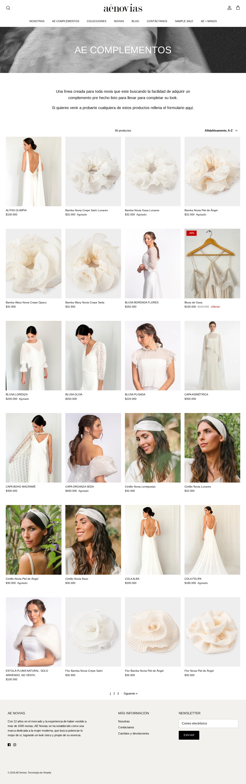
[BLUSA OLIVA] (93, 356)
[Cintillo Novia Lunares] (212, 448)
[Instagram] (14, 744)
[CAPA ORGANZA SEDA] (93, 448)
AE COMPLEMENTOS (65, 21)
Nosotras (124, 721)
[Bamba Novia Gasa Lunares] (153, 171)
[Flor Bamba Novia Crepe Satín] (93, 632)
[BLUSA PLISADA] (153, 356)
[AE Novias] (123, 8)
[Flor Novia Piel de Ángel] (212, 632)
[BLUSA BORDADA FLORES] (153, 263)
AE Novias (21, 772)
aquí (189, 108)
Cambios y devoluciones (133, 733)
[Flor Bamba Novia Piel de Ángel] (153, 632)
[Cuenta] (229, 8)
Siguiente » (130, 693)
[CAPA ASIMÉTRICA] (212, 356)
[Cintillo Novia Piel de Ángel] (34, 540)
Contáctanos (126, 727)
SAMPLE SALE (184, 21)
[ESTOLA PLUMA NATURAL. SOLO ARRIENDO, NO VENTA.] (34, 632)
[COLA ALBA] (153, 540)
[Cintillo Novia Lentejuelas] (153, 448)
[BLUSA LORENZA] (34, 356)
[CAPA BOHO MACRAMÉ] (34, 448)
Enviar (189, 735)
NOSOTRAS (36, 21)
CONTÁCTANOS (157, 21)
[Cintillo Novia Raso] (93, 540)
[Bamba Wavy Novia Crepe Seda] (93, 263)
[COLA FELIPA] (212, 540)
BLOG (135, 21)
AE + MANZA (209, 21)
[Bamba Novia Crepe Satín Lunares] (93, 171)
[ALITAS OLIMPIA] (34, 171)
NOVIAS (119, 21)
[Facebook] (9, 744)
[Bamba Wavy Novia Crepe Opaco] (34, 263)
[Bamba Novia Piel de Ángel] (212, 171)
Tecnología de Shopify (39, 772)
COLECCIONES (96, 21)
